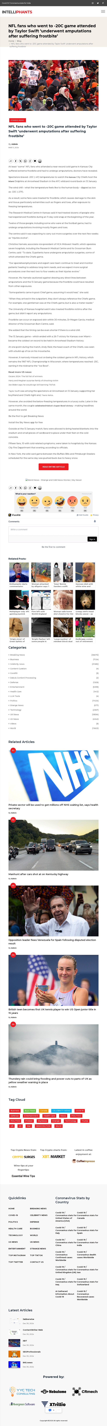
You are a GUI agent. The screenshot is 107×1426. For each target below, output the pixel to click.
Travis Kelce (47, 395)
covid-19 (80, 1111)
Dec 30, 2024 (28, 1323)
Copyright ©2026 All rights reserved (53, 1421)
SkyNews (42, 1121)
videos (12, 724)
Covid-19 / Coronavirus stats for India (87, 1242)
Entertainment (16, 687)
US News (14, 719)
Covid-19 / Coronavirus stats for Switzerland (87, 1282)
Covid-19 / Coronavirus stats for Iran (87, 1270)
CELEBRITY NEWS (61, 1111)
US (20, 1126)
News (63, 1116)
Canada (43, 1111)
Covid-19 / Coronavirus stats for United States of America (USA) (66, 1216)
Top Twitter (15, 1262)
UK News (14, 714)
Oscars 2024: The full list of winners (25, 376)
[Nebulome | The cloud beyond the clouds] (53, 1391)
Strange (56, 1121)
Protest (28, 1121)
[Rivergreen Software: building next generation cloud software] (22, 1404)
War (29, 1126)
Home (11, 41)
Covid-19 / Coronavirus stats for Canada (87, 1215)
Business (14, 659)
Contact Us (37, 1262)
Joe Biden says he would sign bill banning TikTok (31, 385)
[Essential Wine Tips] (23, 1176)
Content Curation (17, 668)
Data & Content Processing (22, 678)
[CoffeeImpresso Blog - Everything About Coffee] (83, 1161)
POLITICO (76, 1116)
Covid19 (13, 673)
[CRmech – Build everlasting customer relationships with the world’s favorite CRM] (84, 1391)
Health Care (15, 691)
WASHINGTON (43, 1126)
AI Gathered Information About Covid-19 (64, 1294)
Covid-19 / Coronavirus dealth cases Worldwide (86, 1255)
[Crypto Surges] (23, 1157)
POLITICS (15, 1121)
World (12, 728)
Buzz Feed (30, 1111)
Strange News (18, 120)
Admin (14, 144)
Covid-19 (13, 1215)
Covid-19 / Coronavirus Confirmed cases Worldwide (22, 3)
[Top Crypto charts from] (53, 1156)
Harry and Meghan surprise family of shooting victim (33, 380)
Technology (15, 710)
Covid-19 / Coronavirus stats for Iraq (66, 1282)
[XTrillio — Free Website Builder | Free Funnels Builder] (53, 1404)
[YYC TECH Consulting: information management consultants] (22, 1391)
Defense (13, 682)
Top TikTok (36, 1255)
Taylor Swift (14, 391)
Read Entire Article (54, 467)
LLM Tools (14, 696)
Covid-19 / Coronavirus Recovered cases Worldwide (85, 1295)
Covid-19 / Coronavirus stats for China (66, 1242)
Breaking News (17, 655)
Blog (19, 41)
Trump (85, 1121)
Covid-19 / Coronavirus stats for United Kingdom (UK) (66, 1270)
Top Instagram (16, 1255)
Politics (13, 701)
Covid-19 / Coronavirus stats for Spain (87, 1230)
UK (12, 1126)
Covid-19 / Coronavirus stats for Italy (66, 1230)
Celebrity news (16, 664)
